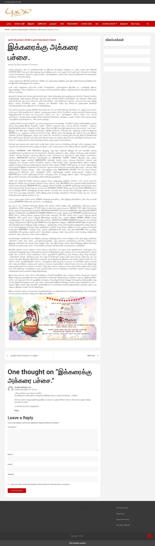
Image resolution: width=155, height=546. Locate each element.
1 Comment (33, 65)
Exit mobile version (77, 543)
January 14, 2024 (14, 65)
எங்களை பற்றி (20, 24)
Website (11, 474)
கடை (97, 24)
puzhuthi (24, 65)
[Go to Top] (149, 536)
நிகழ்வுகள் (124, 24)
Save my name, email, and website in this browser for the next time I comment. (40, 484)
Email (10, 464)
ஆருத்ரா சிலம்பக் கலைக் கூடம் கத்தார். (24, 356)
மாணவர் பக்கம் (86, 24)
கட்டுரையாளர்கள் (108, 24)
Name (10, 454)
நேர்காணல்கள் (72, 24)
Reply (16, 410)
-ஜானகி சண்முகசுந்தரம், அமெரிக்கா (20, 40)
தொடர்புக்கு (135, 24)
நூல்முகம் (53, 24)
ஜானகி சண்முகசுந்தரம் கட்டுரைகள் (44, 40)
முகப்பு (9, 24)
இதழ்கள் (31, 24)
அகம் (62, 24)
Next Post (91, 356)
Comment (12, 427)
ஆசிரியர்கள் (42, 24)
